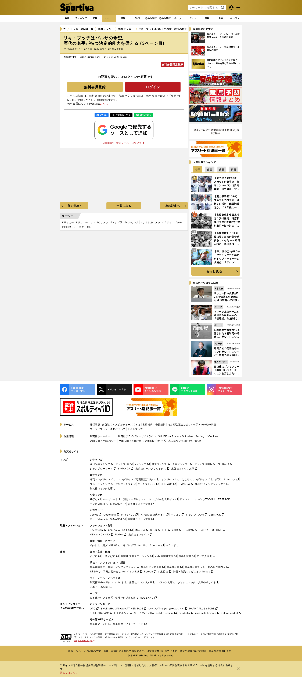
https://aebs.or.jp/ (84, 640)
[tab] (95, 18)
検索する (222, 7)
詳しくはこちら (69, 672)
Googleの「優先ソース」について (122, 142)
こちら (104, 103)
